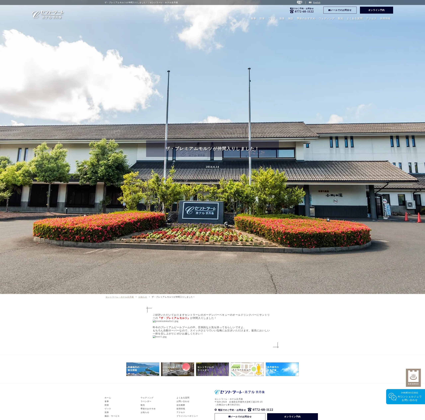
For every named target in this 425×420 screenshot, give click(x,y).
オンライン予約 (376, 10)
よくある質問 (355, 18)
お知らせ (145, 412)
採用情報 (385, 18)
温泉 (282, 18)
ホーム (108, 398)
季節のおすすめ (306, 18)
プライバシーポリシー (187, 416)
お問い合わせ (182, 401)
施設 (290, 18)
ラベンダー (146, 401)
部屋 (262, 18)
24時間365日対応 (410, 396)
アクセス (371, 18)
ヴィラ (272, 18)
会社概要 (180, 405)
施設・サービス (112, 416)
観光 (340, 18)
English (316, 2)
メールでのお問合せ (341, 10)
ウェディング (327, 18)
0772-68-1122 (304, 11)
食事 (253, 18)
